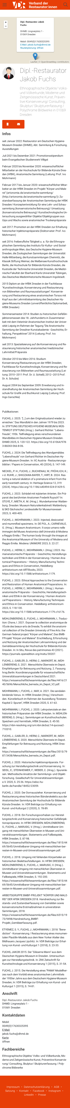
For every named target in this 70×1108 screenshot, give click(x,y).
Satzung (10, 1090)
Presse (42, 1094)
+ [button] (6, 22)
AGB (56, 1086)
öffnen (6, 1041)
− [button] (6, 26)
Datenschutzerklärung (37, 1086)
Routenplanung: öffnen (31, 48)
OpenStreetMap (49, 62)
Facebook (38, 1090)
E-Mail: (35, 44)
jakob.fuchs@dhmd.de (15, 1033)
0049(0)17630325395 (15, 1025)
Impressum (13, 1086)
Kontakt (24, 1090)
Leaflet (33, 62)
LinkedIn (29, 1094)
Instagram (55, 1090)
